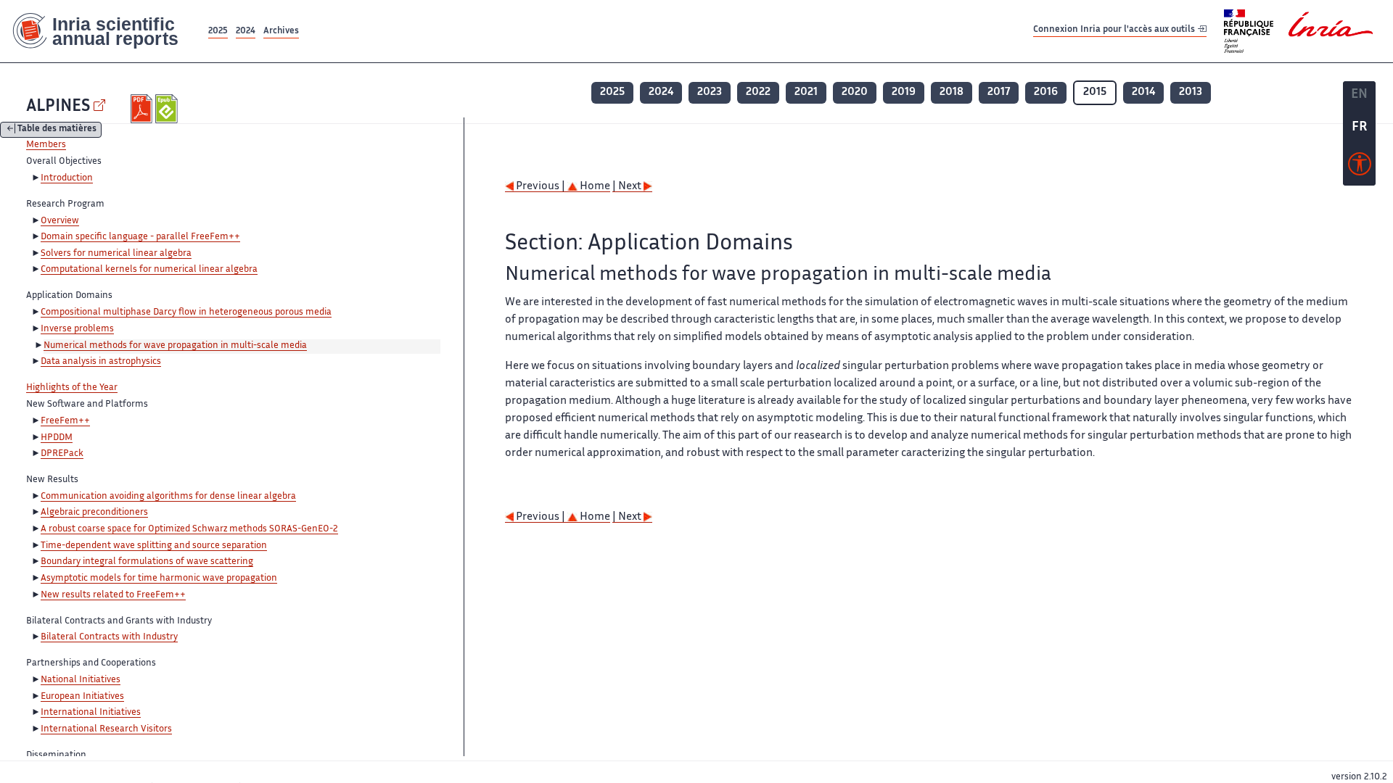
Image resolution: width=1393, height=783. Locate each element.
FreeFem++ (65, 421)
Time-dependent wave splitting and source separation (154, 546)
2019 (904, 92)
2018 (951, 92)
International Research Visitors (106, 729)
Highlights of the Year (72, 388)
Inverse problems (77, 329)
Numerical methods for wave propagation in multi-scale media (175, 345)
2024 (245, 32)
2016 (1046, 92)
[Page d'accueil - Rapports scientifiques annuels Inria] (103, 31)
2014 (1143, 92)
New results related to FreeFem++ (113, 595)
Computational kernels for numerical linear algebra (149, 269)
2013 (1190, 92)
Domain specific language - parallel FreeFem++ (140, 237)
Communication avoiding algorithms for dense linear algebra (168, 496)
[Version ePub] (168, 108)
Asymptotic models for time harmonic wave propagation (159, 578)
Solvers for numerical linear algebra (116, 253)
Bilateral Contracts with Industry (109, 637)
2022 (758, 92)
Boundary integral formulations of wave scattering (147, 562)
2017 (998, 92)
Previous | (540, 186)
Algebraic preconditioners (94, 512)
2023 (709, 92)
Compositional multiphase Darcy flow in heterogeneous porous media (186, 312)
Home (594, 186)
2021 (806, 92)
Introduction (67, 178)
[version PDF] (143, 108)
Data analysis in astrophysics (101, 361)
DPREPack (62, 454)
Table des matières (56, 130)
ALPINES (58, 107)
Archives (281, 32)
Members (46, 145)
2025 (218, 32)
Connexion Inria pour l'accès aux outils (1115, 31)
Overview (60, 221)
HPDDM (57, 438)
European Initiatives (82, 696)
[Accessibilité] (1360, 167)
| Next (628, 186)
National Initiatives (80, 680)
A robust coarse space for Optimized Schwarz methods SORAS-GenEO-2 (189, 529)
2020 (855, 92)
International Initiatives (91, 712)
